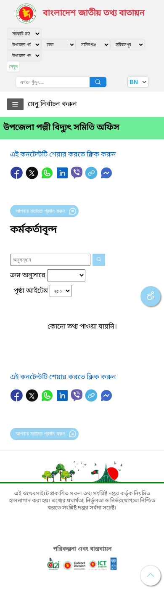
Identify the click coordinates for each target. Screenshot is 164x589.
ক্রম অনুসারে (27, 275)
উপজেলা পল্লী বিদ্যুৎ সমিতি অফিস (61, 127)
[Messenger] (106, 177)
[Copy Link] (92, 177)
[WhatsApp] (48, 177)
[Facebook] (17, 177)
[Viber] (77, 173)
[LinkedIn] (63, 177)
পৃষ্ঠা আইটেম (30, 291)
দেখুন (13, 66)
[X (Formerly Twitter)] (32, 177)
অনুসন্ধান (98, 82)
